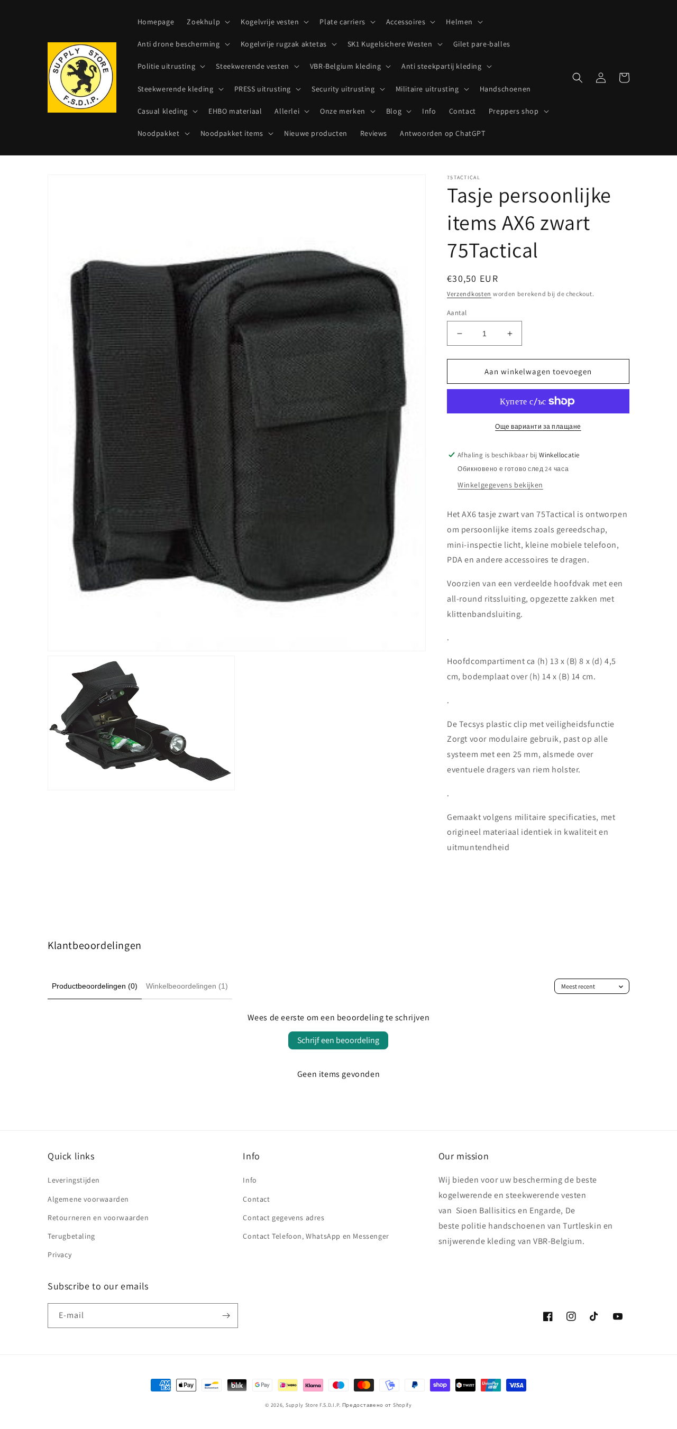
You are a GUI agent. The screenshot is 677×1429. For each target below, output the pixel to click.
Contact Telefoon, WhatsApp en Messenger (316, 1236)
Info (250, 1180)
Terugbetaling (71, 1236)
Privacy (59, 1254)
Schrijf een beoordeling (338, 1040)
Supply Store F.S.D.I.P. (313, 1405)
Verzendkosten (469, 294)
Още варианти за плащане (538, 426)
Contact (256, 1199)
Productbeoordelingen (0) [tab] (95, 986)
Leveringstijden (74, 1180)
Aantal (456, 312)
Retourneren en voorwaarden (98, 1217)
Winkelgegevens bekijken (500, 485)
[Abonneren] (225, 1315)
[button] (207, 22)
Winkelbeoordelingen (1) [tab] (187, 986)
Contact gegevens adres (283, 1217)
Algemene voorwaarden (88, 1199)
